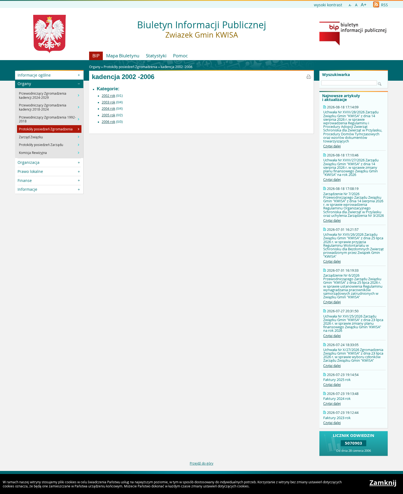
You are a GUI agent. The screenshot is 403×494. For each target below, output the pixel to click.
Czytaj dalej (332, 146)
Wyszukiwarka (336, 75)
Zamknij (383, 482)
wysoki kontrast (328, 4)
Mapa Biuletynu (122, 55)
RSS (384, 4)
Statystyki (156, 55)
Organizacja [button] (28, 162)
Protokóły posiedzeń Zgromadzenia (130, 66)
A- (350, 5)
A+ (364, 4)
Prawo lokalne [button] (30, 171)
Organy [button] (24, 83)
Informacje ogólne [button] (34, 75)
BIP (96, 55)
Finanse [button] (25, 180)
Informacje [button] (27, 189)
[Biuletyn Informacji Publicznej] (352, 44)
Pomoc (180, 55)
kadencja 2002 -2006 (176, 66)
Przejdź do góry (201, 463)
